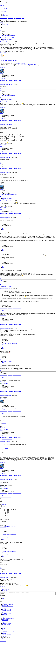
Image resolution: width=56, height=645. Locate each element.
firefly (1, 30)
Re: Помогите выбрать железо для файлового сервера (10, 80)
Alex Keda (1, 73)
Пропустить (2, 5)
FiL (0, 355)
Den (1, 568)
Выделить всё (4, 420)
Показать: (2, 592)
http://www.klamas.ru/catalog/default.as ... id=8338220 (7, 526)
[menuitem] (6, 8)
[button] (3, 598)
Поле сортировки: (12, 592)
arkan (9, 328)
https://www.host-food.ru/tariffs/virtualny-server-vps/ (28, 64)
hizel (1, 163)
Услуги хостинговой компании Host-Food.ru (8, 60)
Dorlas (10, 497)
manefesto (1, 338)
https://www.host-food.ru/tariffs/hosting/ (19, 63)
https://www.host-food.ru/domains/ (17, 66)
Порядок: (22, 592)
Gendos (10, 395)
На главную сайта (3, 641)
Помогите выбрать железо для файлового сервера (12, 18)
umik (1, 209)
